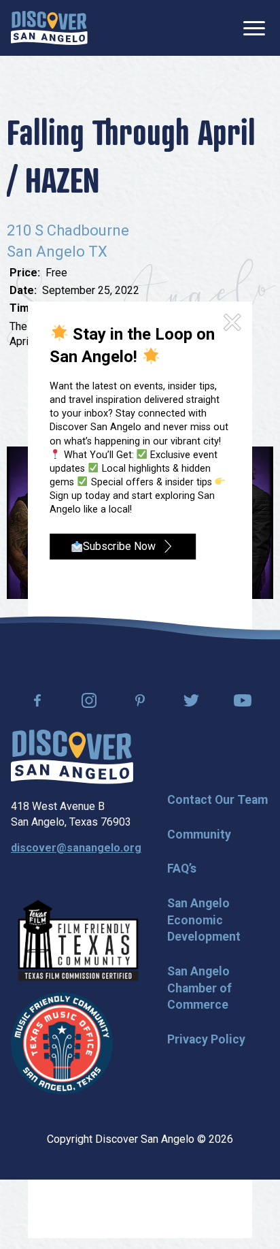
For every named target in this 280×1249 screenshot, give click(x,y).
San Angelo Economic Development (204, 919)
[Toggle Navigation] (254, 28)
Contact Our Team (217, 800)
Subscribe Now (119, 546)
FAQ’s (181, 868)
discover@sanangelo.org (76, 847)
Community (199, 834)
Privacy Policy (206, 1039)
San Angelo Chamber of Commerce (199, 987)
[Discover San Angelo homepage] (72, 780)
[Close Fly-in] (232, 322)
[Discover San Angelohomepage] (49, 28)
